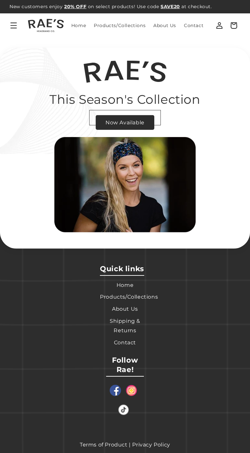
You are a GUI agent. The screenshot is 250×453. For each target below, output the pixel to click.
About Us (125, 309)
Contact (125, 342)
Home (125, 285)
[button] (14, 25)
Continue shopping (125, 117)
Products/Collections (129, 297)
